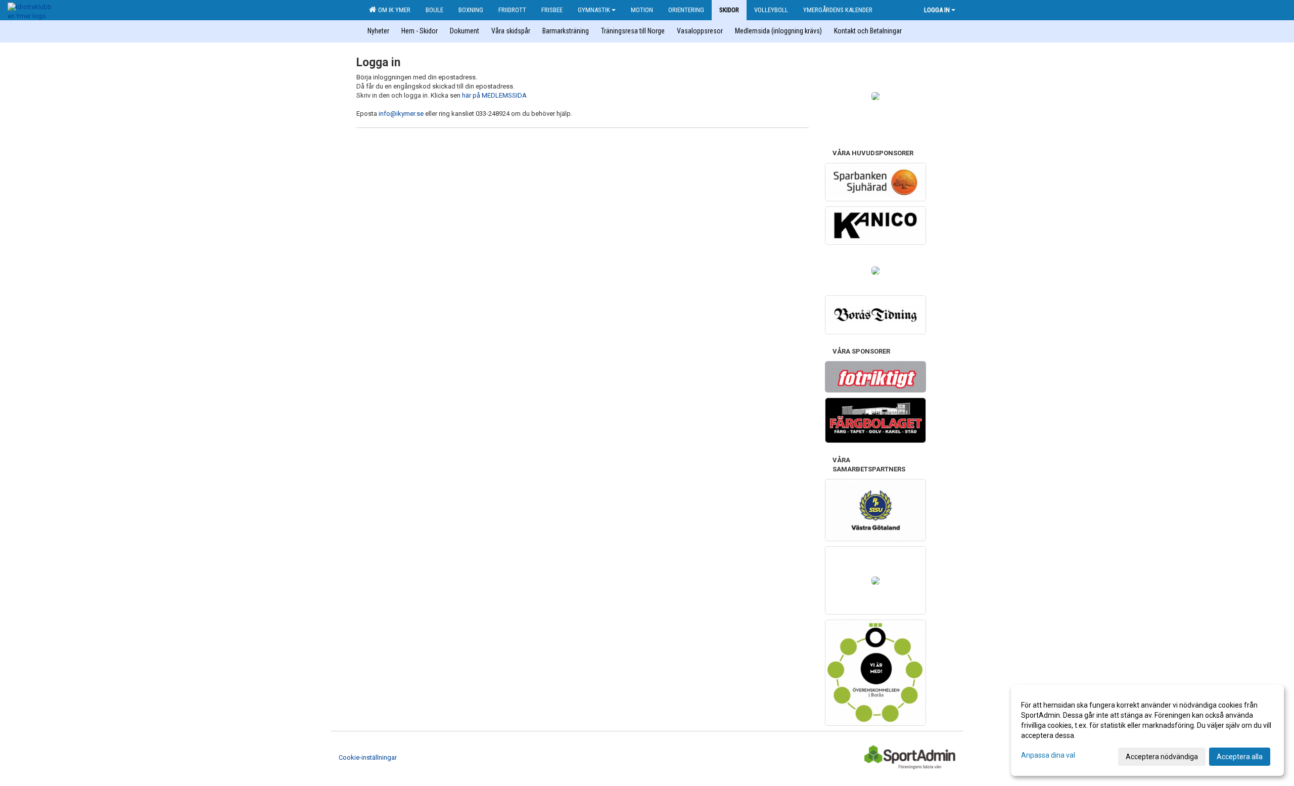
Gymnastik (594, 10)
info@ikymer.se (401, 113)
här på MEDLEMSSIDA (494, 95)
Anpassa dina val (1048, 755)
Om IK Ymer (392, 10)
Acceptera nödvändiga (1162, 757)
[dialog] (1147, 730)
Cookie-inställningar (368, 757)
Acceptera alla (1240, 757)
